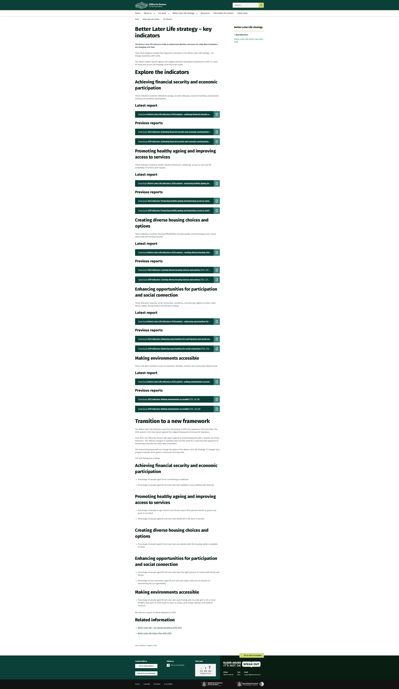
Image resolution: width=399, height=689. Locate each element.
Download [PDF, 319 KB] (179, 183)
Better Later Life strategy (183, 13)
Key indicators (242, 35)
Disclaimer (157, 684)
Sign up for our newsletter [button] (146, 673)
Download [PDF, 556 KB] (179, 141)
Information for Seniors (223, 13)
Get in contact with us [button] (146, 666)
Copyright (146, 684)
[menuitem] (138, 13)
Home (137, 13)
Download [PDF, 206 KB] (179, 321)
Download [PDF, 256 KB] (179, 339)
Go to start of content (252, 655)
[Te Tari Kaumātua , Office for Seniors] (152, 5)
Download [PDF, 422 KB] (179, 210)
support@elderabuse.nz (252, 675)
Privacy (137, 684)
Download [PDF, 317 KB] (175, 280)
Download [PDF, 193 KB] (175, 270)
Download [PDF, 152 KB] (179, 382)
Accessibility (168, 684)
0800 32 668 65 (228, 675)
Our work (162, 13)
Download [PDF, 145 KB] (169, 409)
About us (148, 13)
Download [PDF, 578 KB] (175, 349)
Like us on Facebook (177, 665)
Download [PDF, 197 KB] (179, 201)
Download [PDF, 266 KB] (179, 132)
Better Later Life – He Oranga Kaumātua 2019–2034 (160, 628)
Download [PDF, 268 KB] (179, 114)
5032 (238, 675)
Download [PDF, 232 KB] (179, 252)
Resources (205, 13)
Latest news (242, 13)
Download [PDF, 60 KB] (169, 399)
